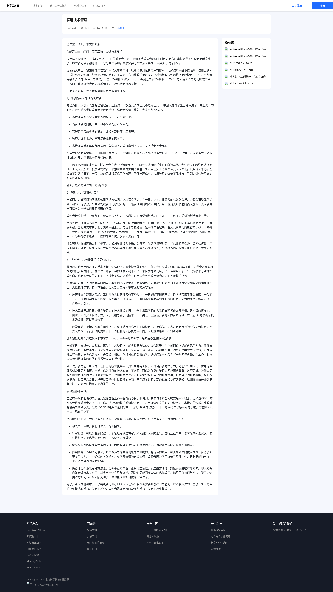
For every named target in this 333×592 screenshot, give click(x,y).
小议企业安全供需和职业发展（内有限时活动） (249, 76)
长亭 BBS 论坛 (219, 542)
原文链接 (120, 28)
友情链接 (216, 548)
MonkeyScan (34, 567)
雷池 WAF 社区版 (36, 530)
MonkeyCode (34, 561)
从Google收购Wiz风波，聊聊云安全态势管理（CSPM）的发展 (249, 49)
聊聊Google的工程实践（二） (244, 62)
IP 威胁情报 (80, 5)
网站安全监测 (34, 542)
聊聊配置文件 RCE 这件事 (242, 69)
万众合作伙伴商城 (220, 536)
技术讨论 (38, 5)
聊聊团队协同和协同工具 (241, 83)
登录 (322, 5)
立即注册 (297, 5)
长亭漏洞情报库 (58, 5)
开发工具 (92, 536)
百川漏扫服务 (34, 548)
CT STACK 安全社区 (158, 530)
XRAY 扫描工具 (155, 542)
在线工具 (98, 5)
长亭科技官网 (218, 530)
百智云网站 (33, 555)
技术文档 (92, 530)
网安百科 (92, 548)
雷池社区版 (153, 536)
